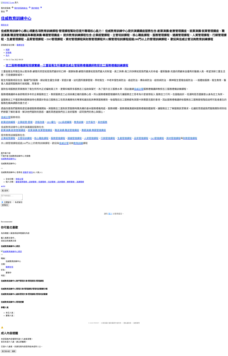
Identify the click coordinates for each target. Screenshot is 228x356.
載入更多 (5, 191)
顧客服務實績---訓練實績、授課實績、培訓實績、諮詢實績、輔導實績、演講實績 (50, 182)
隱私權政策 (127, 323)
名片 (8, 55)
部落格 (8, 53)
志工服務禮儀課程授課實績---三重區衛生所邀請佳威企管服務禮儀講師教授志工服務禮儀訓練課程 (67, 65)
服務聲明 (136, 323)
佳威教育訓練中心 (16, 18)
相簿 (8, 50)
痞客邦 (25, 172)
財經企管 (19, 179)
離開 (13, 351)
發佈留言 (5, 205)
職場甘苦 (20, 45)
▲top (3, 186)
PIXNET (96, 323)
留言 (31, 172)
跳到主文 (5, 25)
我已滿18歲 (6, 351)
